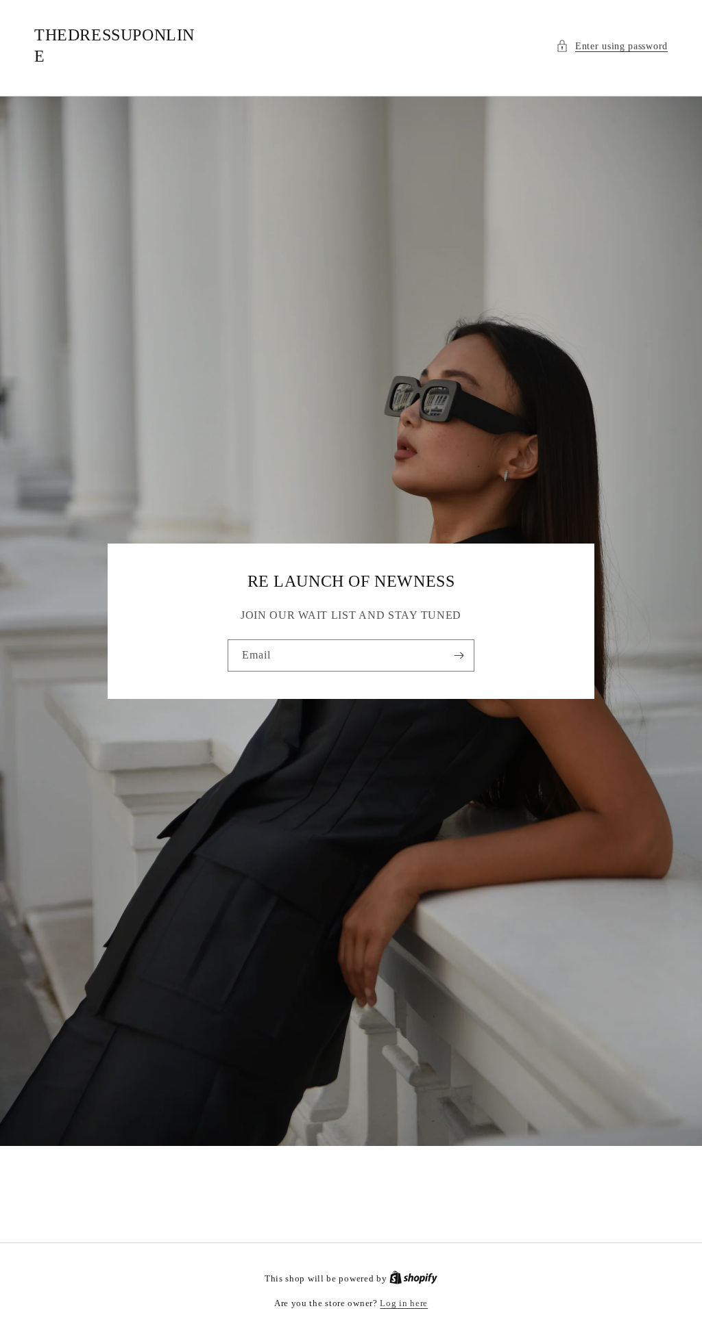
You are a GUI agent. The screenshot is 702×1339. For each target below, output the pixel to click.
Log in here (404, 1303)
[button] (612, 46)
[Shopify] (413, 1278)
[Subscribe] (459, 655)
